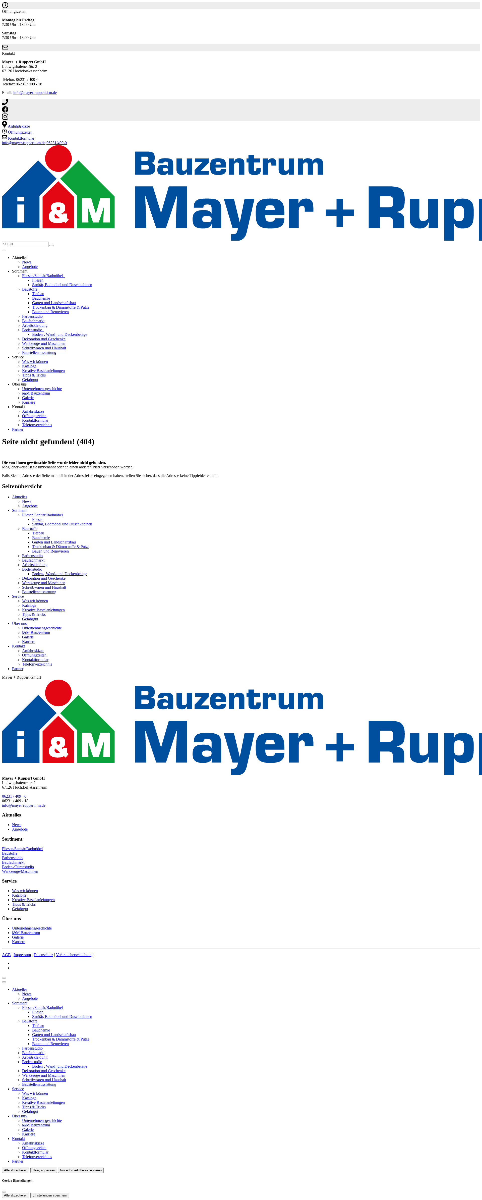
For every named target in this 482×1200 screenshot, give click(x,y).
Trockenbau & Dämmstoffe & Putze (60, 307)
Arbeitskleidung (34, 325)
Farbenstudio (32, 316)
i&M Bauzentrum (36, 393)
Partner (17, 429)
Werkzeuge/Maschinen (20, 871)
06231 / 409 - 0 (14, 796)
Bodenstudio (32, 330)
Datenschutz (43, 955)
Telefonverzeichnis (37, 425)
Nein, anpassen (43, 1170)
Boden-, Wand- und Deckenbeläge (59, 334)
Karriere (28, 402)
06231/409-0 (56, 143)
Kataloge (29, 366)
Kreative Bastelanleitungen (43, 370)
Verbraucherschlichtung (74, 955)
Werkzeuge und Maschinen (43, 343)
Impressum (22, 955)
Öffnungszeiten (34, 416)
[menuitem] (16, 126)
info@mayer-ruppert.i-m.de (35, 92)
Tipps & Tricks (34, 375)
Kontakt (18, 646)
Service (18, 596)
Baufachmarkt (33, 321)
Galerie (28, 398)
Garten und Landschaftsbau (54, 303)
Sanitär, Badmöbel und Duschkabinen (62, 285)
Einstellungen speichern (49, 1195)
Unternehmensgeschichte (42, 389)
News (26, 262)
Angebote (30, 266)
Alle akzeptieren (15, 1170)
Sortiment (19, 510)
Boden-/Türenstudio (18, 867)
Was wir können (35, 361)
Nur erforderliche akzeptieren (81, 1170)
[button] (4, 250)
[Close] (4, 982)
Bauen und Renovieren (50, 312)
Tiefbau (38, 294)
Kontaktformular (35, 420)
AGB (6, 955)
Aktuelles (19, 497)
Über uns (19, 623)
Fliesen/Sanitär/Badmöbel (43, 276)
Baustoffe (30, 289)
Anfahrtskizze (33, 411)
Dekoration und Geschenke (44, 339)
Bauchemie (41, 298)
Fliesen (37, 280)
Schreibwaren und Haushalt (44, 348)
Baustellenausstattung (39, 352)
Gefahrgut (30, 379)
